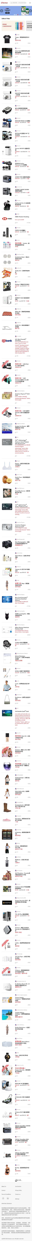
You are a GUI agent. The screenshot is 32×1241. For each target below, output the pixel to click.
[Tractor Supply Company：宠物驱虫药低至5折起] (7, 1000)
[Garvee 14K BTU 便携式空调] (7, 151)
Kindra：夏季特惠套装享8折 (22, 244)
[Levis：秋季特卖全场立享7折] (7, 686)
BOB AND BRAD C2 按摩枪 (22, 121)
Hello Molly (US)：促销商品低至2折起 (22, 793)
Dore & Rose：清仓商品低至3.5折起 (22, 1043)
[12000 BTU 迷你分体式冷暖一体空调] (7, 67)
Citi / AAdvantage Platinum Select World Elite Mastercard (22, 441)
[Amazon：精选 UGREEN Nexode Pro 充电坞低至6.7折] (7, 930)
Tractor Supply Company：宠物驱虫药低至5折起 (22, 1000)
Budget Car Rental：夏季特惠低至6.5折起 (22, 428)
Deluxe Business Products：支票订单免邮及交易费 (22, 658)
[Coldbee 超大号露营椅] (7, 645)
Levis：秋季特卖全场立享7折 (22, 685)
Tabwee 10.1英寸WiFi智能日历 (22, 571)
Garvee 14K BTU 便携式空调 (22, 151)
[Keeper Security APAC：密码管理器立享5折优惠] (7, 903)
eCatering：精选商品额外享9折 (22, 834)
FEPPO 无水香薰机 (22, 231)
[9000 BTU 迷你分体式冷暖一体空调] (7, 82)
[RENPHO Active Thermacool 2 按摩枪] (7, 166)
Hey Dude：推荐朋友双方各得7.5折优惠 (22, 820)
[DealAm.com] (4, 3)
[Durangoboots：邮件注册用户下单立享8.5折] (7, 807)
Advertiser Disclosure (7, 1203)
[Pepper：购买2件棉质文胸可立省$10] (7, 466)
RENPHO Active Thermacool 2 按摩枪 (22, 165)
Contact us (17, 1194)
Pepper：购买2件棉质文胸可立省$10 (22, 465)
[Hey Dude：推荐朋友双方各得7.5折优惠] (7, 821)
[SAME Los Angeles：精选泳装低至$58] (7, 616)
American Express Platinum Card (20, 525)
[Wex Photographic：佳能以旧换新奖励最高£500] (7, 544)
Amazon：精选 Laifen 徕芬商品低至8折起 (22, 751)
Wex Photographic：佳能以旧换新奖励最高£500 (22, 543)
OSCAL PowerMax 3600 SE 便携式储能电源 (22, 1155)
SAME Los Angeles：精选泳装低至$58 (22, 615)
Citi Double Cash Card (22, 711)
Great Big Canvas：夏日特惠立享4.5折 (22, 492)
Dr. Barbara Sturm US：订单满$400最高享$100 (22, 985)
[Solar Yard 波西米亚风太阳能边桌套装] (7, 53)
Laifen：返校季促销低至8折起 (22, 944)
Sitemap (17, 1199)
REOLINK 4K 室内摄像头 (22, 1085)
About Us (4, 1186)
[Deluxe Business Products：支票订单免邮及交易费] (7, 658)
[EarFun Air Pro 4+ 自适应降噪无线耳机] (7, 205)
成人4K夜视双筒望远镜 (22, 109)
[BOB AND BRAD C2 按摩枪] (7, 123)
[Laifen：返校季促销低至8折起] (7, 945)
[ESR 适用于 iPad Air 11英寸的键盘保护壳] (7, 413)
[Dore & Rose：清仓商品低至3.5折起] (7, 1043)
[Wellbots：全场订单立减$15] (7, 862)
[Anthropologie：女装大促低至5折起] (7, 780)
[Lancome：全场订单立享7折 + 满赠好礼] (7, 765)
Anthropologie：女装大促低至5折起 (22, 779)
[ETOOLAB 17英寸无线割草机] (7, 1099)
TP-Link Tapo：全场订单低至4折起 (22, 958)
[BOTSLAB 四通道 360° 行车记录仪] (7, 135)
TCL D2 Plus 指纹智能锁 (22, 916)
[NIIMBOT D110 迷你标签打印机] (7, 300)
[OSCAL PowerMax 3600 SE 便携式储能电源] (7, 1155)
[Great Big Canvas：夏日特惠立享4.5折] (7, 493)
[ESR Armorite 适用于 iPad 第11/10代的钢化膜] (7, 380)
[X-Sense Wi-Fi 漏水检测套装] (7, 1114)
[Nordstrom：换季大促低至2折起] (7, 699)
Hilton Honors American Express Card (22, 628)
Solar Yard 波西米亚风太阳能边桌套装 (22, 52)
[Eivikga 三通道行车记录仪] (7, 286)
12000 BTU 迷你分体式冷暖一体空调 (22, 67)
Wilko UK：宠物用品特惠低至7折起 (22, 313)
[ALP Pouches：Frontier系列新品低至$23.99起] (7, 875)
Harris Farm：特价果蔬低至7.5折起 (22, 479)
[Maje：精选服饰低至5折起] (7, 585)
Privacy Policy (18, 1190)
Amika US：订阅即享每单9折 (22, 272)
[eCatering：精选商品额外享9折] (7, 834)
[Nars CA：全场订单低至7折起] (7, 738)
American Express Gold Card (22, 394)
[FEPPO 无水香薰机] (7, 232)
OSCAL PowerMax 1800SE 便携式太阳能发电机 (22, 1127)
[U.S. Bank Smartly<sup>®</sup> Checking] (7, 341)
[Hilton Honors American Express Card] (7, 629)
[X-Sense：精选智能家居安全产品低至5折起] (7, 972)
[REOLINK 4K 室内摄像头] (7, 1086)
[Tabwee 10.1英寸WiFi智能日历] (7, 571)
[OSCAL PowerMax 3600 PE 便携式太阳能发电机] (7, 1141)
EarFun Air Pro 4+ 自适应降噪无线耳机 (22, 204)
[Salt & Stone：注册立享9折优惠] (7, 558)
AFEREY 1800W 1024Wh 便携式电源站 (22, 191)
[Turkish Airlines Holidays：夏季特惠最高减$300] (7, 1015)
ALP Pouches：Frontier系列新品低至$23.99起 (22, 875)
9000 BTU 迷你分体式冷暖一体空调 (22, 81)
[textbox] (17, 2)
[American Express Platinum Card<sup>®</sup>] (7, 527)
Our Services (18, 1186)
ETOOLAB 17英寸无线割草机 (22, 1099)
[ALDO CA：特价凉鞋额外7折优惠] (7, 327)
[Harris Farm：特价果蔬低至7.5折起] (7, 479)
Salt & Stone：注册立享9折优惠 (22, 557)
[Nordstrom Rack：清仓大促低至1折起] (7, 259)
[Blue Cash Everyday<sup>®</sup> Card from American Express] (7, 599)
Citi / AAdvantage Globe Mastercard (21, 505)
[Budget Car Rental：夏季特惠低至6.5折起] (7, 428)
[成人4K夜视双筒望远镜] (7, 110)
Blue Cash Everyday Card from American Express (21, 599)
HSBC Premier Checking (22, 216)
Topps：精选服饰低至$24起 (22, 39)
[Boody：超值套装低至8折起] (7, 1170)
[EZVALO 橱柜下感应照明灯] (7, 673)
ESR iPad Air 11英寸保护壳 (22, 365)
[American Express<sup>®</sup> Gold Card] (7, 396)
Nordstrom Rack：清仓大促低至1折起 (22, 258)
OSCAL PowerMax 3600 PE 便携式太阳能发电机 (22, 1141)
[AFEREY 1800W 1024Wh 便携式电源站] (7, 192)
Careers (3, 1190)
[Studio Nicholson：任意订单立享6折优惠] (7, 1029)
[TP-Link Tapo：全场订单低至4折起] (7, 959)
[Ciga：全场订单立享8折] (7, 1057)
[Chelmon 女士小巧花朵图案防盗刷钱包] (7, 889)
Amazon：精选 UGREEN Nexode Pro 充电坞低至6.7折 (22, 930)
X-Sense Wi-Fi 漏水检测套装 (22, 1113)
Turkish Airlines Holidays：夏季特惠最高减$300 (22, 1015)
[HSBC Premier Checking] (7, 219)
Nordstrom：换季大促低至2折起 (22, 699)
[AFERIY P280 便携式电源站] (7, 179)
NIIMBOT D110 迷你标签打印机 (22, 299)
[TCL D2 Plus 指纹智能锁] (7, 916)
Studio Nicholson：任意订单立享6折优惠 (22, 1029)
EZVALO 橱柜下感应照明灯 (22, 671)
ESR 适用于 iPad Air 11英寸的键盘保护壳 (22, 413)
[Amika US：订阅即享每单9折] (7, 273)
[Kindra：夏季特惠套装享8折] (7, 245)
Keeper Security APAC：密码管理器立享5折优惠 (22, 902)
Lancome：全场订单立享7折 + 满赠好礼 (22, 765)
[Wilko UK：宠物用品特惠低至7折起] (7, 314)
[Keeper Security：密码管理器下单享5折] (7, 1070)
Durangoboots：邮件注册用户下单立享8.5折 (22, 806)
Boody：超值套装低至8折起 (22, 1169)
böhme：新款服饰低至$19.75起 (21, 847)
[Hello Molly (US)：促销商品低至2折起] (7, 793)
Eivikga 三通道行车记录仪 (22, 286)
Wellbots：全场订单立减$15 (22, 861)
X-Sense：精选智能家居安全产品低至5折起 (22, 972)
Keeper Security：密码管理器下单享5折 (22, 1070)
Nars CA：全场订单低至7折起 (22, 737)
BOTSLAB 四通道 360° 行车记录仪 (22, 136)
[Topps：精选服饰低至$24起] (7, 39)
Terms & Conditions (6, 1194)
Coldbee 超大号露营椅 (22, 644)
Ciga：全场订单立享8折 (21, 1056)
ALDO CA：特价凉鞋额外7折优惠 (22, 327)
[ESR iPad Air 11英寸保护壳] (7, 366)
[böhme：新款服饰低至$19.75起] (7, 848)
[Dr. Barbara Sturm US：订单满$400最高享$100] (7, 986)
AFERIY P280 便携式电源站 (22, 177)
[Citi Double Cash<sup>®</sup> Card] (7, 713)
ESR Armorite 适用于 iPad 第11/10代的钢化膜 (21, 380)
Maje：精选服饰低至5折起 (22, 585)
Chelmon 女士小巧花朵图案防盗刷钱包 (22, 888)
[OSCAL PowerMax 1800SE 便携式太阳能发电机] (7, 1128)
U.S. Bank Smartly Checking (20, 339)
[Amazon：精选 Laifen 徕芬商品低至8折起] (7, 752)
